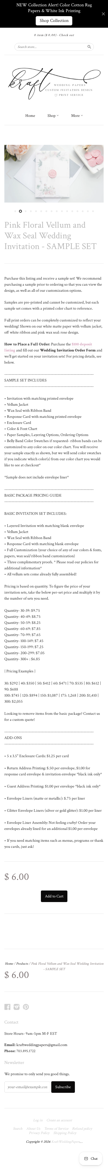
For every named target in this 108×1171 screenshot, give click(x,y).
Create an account (59, 1120)
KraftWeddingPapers (65, 1142)
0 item (45, 35)
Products (22, 964)
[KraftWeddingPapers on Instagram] (17, 1007)
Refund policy (82, 1129)
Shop (52, 115)
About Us (33, 1129)
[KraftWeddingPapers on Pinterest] (26, 1007)
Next (100, 174)
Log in (38, 1120)
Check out (66, 35)
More (76, 115)
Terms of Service (56, 1129)
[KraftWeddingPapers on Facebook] (7, 1007)
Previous (8, 174)
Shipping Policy (64, 1133)
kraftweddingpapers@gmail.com (41, 1044)
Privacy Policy (39, 1133)
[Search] (89, 46)
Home (30, 115)
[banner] (54, 82)
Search (17, 1129)
